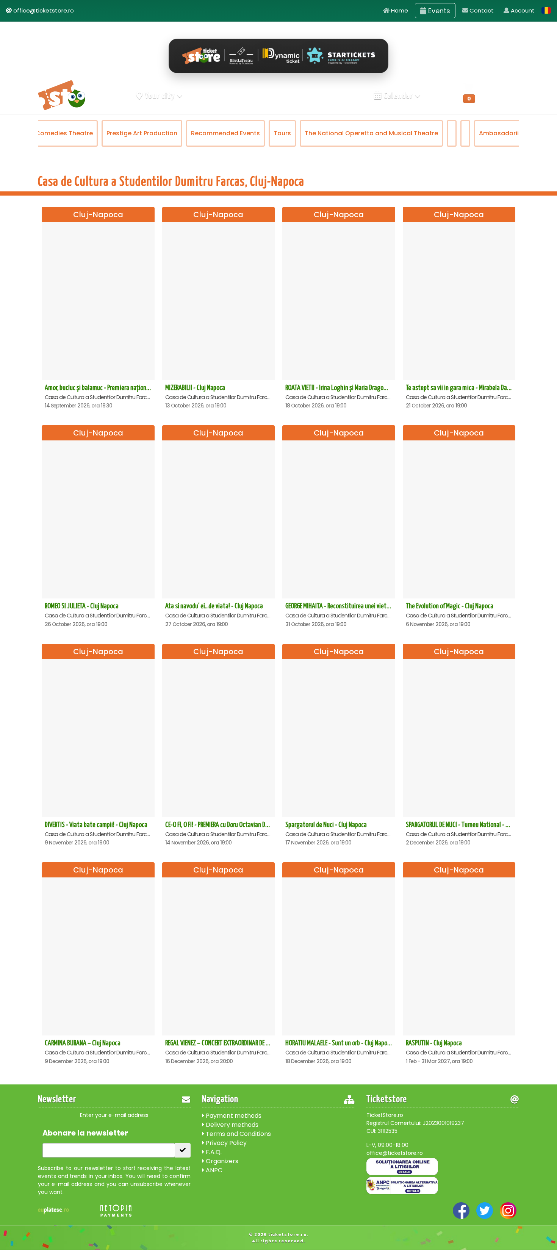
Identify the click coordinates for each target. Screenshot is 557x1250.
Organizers (221, 1161)
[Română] (546, 10)
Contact (481, 10)
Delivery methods (231, 1124)
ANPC (213, 1170)
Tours (282, 133)
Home (399, 10)
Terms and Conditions (237, 1133)
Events (438, 11)
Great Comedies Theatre (54, 133)
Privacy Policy (225, 1143)
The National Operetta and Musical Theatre (371, 133)
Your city (160, 96)
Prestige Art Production (141, 133)
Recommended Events (225, 133)
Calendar (398, 96)
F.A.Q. (213, 1152)
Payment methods (232, 1115)
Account (522, 10)
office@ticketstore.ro (43, 10)
